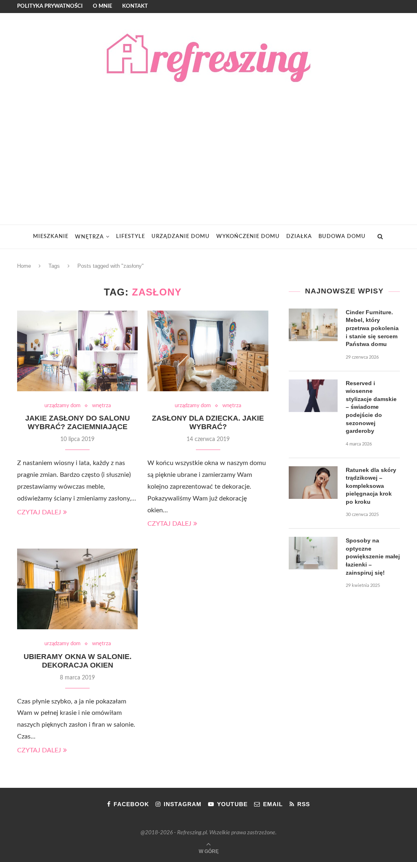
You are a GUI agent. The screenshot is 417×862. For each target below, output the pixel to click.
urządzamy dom (62, 405)
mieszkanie (50, 236)
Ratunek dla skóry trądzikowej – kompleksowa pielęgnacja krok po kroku (371, 486)
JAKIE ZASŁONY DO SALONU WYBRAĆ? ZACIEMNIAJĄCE (77, 422)
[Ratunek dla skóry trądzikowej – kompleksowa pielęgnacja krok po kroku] (313, 482)
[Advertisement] (208, 147)
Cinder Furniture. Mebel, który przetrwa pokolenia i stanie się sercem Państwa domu (372, 328)
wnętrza (89, 237)
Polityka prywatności (50, 6)
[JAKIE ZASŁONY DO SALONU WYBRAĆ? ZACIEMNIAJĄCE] (77, 351)
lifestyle (130, 236)
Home (24, 266)
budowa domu (342, 236)
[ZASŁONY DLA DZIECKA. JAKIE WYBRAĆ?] (207, 351)
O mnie (102, 6)
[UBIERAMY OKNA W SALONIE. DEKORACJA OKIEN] (77, 589)
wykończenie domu (248, 236)
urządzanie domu (180, 236)
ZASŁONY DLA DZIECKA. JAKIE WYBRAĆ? (208, 422)
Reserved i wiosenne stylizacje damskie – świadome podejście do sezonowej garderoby (371, 407)
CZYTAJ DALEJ (39, 512)
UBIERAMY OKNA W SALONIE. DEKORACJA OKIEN (78, 661)
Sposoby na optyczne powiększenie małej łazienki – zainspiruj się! (373, 556)
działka (299, 236)
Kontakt (135, 6)
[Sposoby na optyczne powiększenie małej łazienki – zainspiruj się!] (313, 553)
